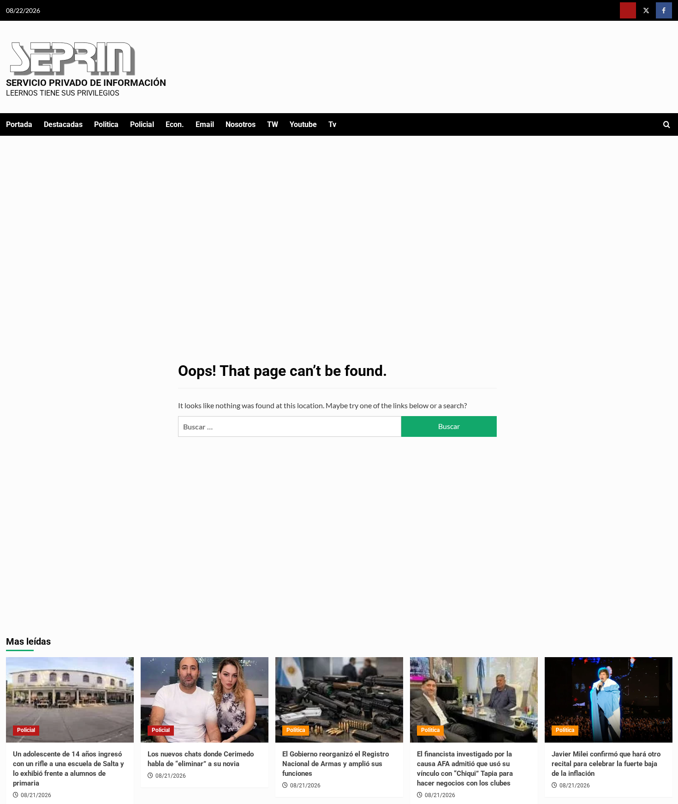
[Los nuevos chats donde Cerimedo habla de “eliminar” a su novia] (204, 700)
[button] (666, 124)
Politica (106, 124)
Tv (332, 124)
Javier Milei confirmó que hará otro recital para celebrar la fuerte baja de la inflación (606, 764)
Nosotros (241, 124)
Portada (19, 124)
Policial (142, 124)
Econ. (175, 124)
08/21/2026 (36, 795)
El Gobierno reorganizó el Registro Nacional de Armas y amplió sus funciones (335, 764)
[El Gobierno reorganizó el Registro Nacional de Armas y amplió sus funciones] (339, 700)
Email (205, 124)
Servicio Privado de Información (86, 82)
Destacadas (63, 124)
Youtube (303, 124)
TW (272, 124)
